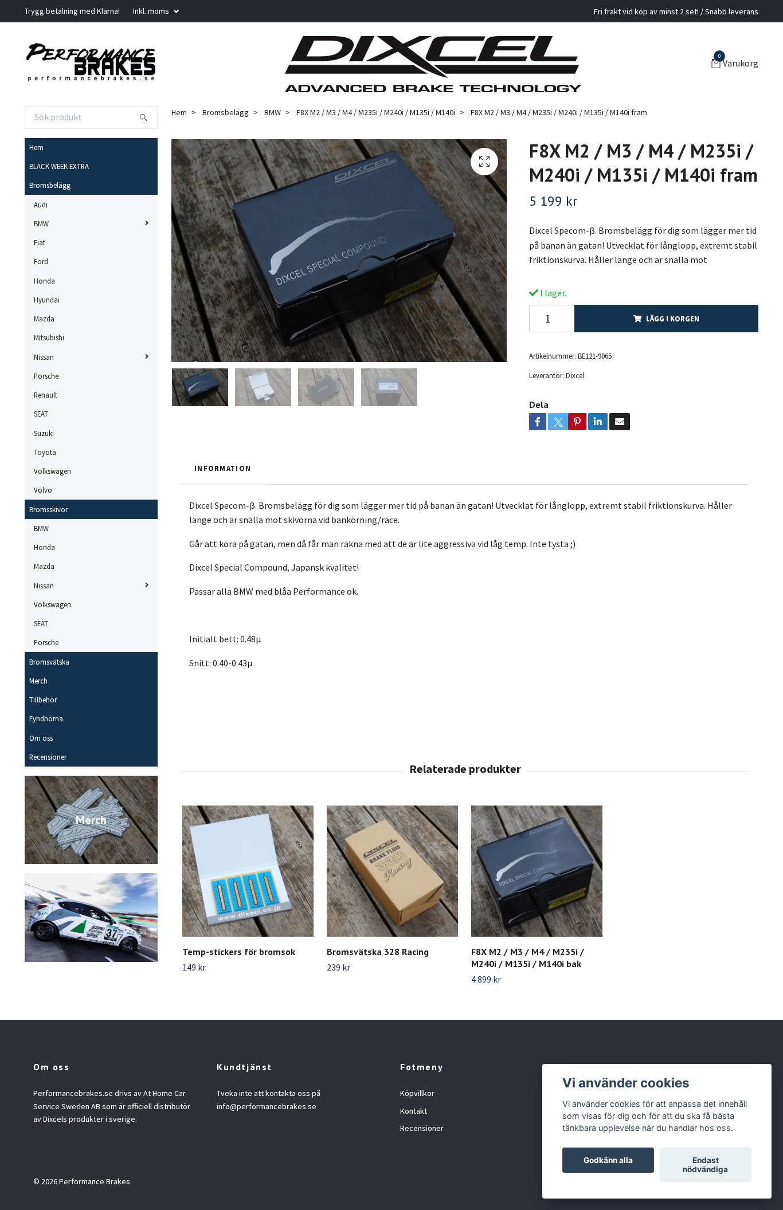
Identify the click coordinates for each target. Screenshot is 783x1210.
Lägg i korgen (672, 318)
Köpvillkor (417, 1093)
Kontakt (413, 1111)
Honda (44, 280)
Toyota (45, 452)
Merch (38, 680)
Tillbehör (43, 699)
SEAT (41, 413)
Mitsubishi (49, 337)
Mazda (44, 318)
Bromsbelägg (50, 185)
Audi (41, 204)
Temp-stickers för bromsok (238, 951)
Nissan (44, 357)
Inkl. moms (152, 11)
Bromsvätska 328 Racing (378, 951)
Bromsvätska (49, 661)
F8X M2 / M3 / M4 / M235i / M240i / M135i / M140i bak (527, 957)
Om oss (41, 737)
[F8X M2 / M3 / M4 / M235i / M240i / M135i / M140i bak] (536, 871)
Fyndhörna (46, 718)
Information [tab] (222, 468)
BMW (41, 223)
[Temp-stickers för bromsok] (248, 871)
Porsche (46, 375)
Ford (41, 261)
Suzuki (44, 433)
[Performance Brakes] (91, 64)
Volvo (43, 489)
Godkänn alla (608, 1160)
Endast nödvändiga (705, 1165)
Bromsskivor (48, 509)
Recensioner (47, 756)
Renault (45, 394)
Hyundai (47, 299)
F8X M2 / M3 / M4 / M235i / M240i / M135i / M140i (375, 112)
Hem (36, 147)
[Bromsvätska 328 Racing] (392, 871)
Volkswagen (52, 471)
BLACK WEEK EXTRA (59, 166)
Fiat (39, 242)
